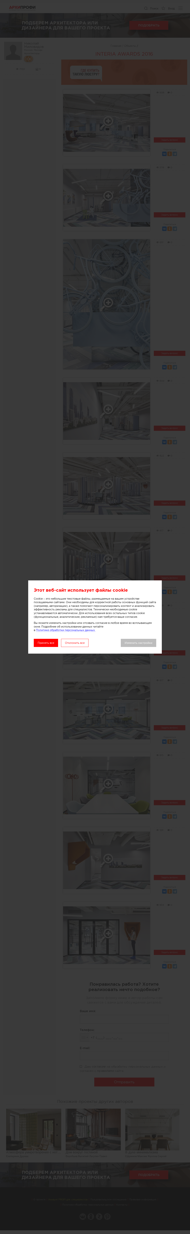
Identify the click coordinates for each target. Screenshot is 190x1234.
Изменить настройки (138, 642)
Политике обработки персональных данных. (65, 630)
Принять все (46, 642)
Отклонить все (75, 642)
